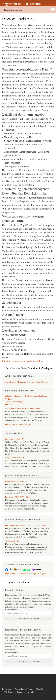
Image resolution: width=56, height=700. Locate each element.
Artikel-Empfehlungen (14, 401)
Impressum (6, 689)
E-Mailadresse (11, 609)
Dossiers (8, 404)
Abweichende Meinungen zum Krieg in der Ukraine (26, 382)
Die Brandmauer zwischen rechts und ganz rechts (25, 525)
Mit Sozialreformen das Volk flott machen (22, 408)
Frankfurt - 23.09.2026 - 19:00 (17, 497)
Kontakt (39, 689)
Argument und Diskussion (21, 3)
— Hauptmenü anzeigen (11, 9)
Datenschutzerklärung (24, 689)
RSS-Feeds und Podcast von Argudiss (19, 692)
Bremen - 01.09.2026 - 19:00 (17, 481)
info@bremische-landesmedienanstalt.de (23, 361)
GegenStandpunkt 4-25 (14, 457)
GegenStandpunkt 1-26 (14, 439)
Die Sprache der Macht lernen (17, 424)
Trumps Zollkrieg (12, 541)
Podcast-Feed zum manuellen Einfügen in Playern (25, 573)
